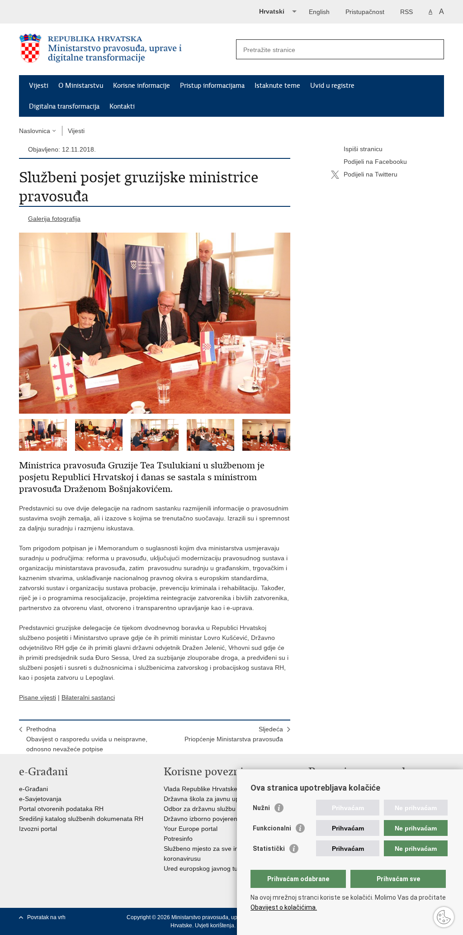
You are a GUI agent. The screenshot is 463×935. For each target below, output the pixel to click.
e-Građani (33, 788)
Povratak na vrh (46, 917)
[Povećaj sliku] (154, 323)
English (319, 11)
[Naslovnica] (125, 49)
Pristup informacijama (212, 85)
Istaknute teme (277, 85)
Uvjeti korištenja (214, 925)
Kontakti (122, 106)
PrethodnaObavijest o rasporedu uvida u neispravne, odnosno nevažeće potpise (86, 739)
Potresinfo (178, 838)
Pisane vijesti (37, 697)
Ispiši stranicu (363, 149)
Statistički (269, 848)
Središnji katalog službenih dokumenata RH (81, 818)
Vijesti (38, 85)
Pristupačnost (364, 11)
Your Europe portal (190, 828)
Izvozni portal (38, 828)
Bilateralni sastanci (88, 697)
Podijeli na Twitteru (370, 174)
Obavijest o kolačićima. (283, 907)
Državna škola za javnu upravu (208, 798)
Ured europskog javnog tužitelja (209, 868)
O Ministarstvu (80, 85)
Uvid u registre (332, 85)
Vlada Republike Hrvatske (200, 788)
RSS (406, 11)
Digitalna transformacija (64, 106)
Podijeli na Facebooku (375, 161)
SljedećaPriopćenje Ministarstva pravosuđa (233, 734)
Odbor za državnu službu (200, 808)
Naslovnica (34, 130)
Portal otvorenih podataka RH (61, 808)
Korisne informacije (141, 85)
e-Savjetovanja (40, 798)
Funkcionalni (272, 828)
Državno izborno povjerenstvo (206, 818)
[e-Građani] (57, 11)
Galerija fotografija (54, 218)
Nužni (261, 807)
